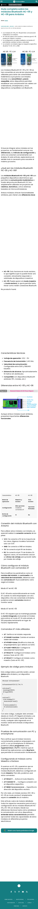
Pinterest (19, 892)
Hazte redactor (11, 902)
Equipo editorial (20, 899)
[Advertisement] (19, 109)
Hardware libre (5, 26)
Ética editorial (30, 899)
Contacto (24, 906)
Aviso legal (21, 902)
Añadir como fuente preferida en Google (21, 830)
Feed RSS (27, 892)
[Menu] (1, 1)
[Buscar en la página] (36, 2)
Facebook (11, 892)
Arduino (12, 26)
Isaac (6, 20)
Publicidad (16, 906)
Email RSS (23, 892)
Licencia (29, 902)
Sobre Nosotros (8, 899)
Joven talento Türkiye (15, 5)
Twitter (15, 892)
